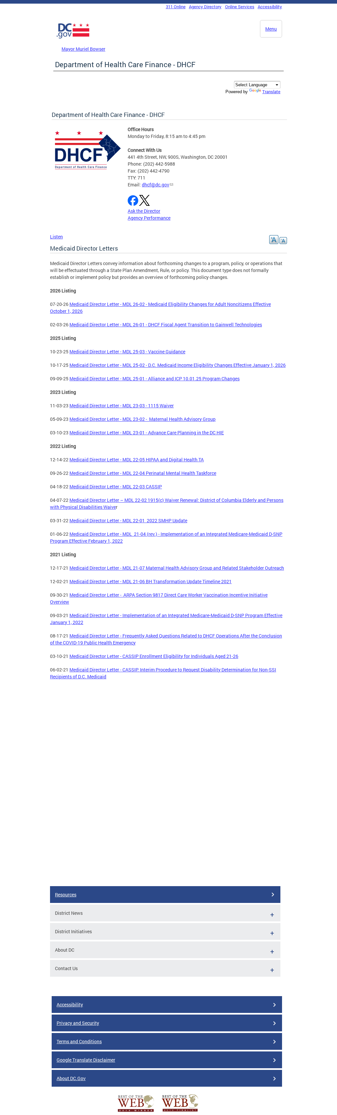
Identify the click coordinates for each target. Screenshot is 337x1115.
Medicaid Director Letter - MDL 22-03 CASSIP (115, 486)
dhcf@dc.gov (155, 184)
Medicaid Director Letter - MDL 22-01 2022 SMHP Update (128, 520)
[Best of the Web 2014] (136, 1111)
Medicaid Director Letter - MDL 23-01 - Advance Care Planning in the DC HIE (146, 432)
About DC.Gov (71, 1078)
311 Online (176, 7)
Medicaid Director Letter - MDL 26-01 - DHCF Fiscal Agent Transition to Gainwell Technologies (165, 324)
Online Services (239, 7)
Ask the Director (144, 211)
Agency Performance (149, 218)
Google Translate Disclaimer (86, 1060)
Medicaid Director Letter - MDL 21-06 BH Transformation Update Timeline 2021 (150, 581)
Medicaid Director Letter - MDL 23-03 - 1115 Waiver (121, 405)
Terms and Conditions (79, 1041)
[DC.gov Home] (73, 37)
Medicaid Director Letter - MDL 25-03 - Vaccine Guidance (127, 351)
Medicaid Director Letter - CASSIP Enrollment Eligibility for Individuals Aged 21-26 (153, 656)
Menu (271, 29)
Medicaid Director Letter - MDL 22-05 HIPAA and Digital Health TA (136, 459)
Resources (65, 894)
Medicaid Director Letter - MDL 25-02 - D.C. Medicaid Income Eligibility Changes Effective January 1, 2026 (177, 365)
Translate (271, 92)
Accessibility (270, 7)
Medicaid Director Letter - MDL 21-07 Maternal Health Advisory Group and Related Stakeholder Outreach (176, 568)
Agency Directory (205, 7)
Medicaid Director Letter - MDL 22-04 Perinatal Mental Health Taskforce (142, 473)
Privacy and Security (78, 1023)
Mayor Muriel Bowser (83, 49)
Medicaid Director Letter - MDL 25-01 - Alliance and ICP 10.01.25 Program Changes (154, 378)
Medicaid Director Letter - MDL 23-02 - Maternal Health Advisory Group (142, 419)
